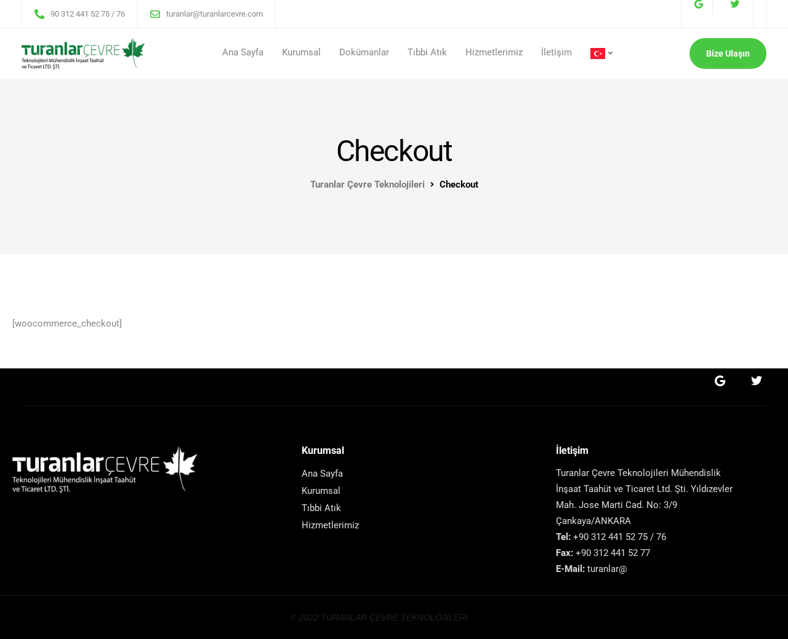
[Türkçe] (601, 53)
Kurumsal (301, 52)
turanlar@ (607, 568)
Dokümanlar (364, 52)
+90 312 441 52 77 (611, 552)
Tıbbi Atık (427, 52)
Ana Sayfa (242, 52)
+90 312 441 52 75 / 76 (619, 536)
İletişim (556, 52)
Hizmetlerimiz (494, 52)
